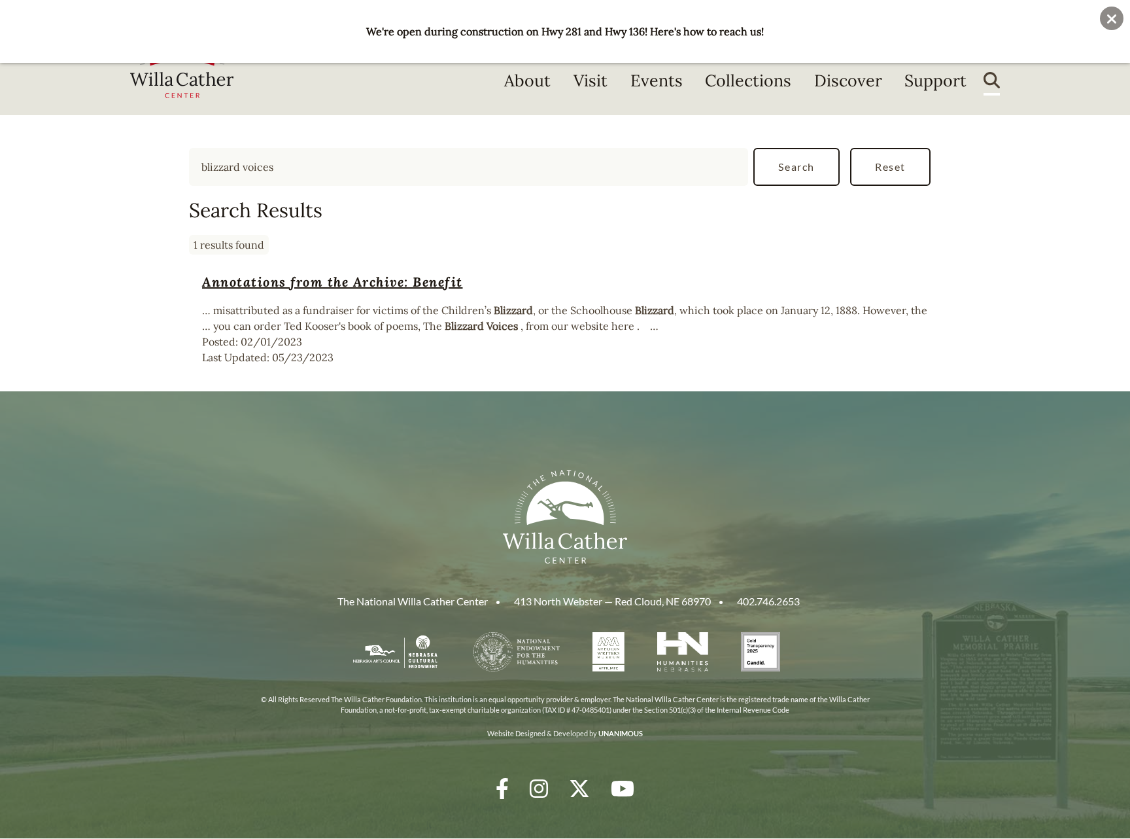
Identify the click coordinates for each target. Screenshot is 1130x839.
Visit (591, 80)
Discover (848, 80)
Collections (748, 80)
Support (935, 80)
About (527, 80)
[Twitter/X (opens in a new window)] (579, 788)
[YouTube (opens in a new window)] (622, 788)
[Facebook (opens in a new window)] (502, 788)
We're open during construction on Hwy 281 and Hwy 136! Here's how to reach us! (565, 31)
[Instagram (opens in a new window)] (539, 788)
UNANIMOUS (620, 733)
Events (656, 80)
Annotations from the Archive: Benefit (332, 282)
